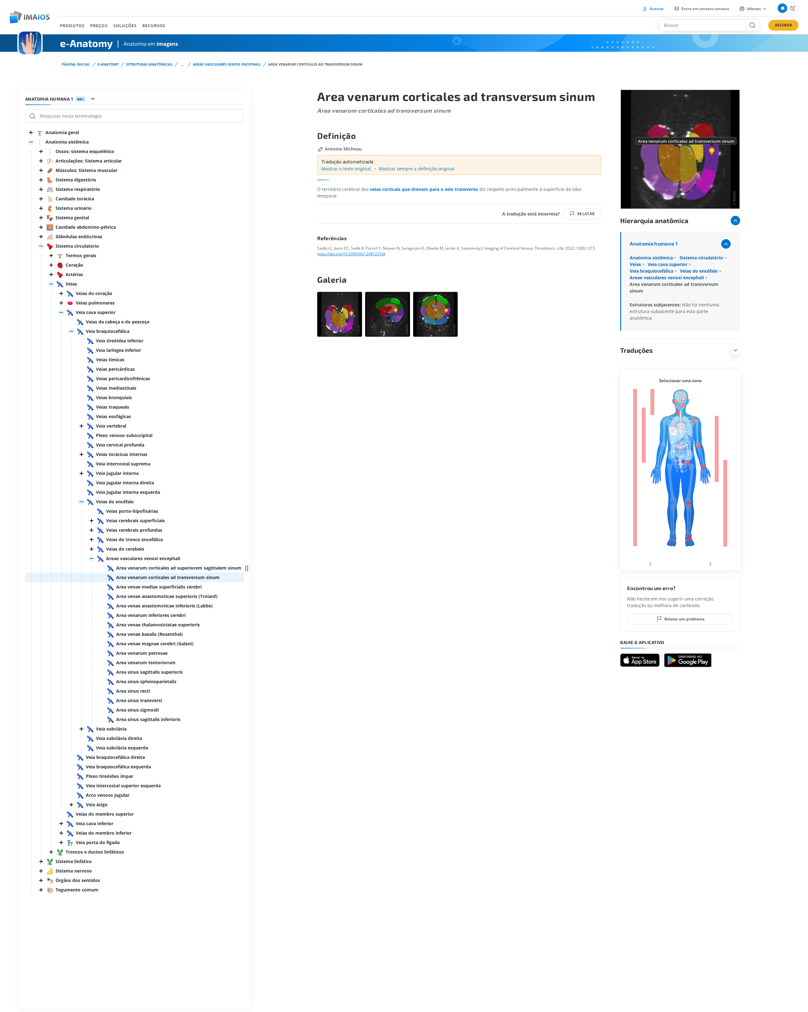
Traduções (636, 350)
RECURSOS (153, 25)
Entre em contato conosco (704, 8)
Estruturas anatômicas (149, 64)
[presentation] (650, 562)
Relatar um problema (684, 619)
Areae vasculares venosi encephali (227, 64)
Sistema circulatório (702, 258)
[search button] (752, 25)
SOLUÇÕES (125, 25)
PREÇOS (98, 25)
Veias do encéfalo (699, 271)
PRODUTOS (72, 25)
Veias (636, 264)
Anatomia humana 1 (654, 243)
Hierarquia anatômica (654, 220)
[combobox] (703, 25)
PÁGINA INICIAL (76, 64)
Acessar (656, 8)
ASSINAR (783, 25)
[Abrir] (31, 142)
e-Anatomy (108, 64)
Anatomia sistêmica (652, 258)
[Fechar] (31, 132)
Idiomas (754, 8)
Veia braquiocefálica (652, 271)
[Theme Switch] (788, 8)
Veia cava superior (668, 264)
